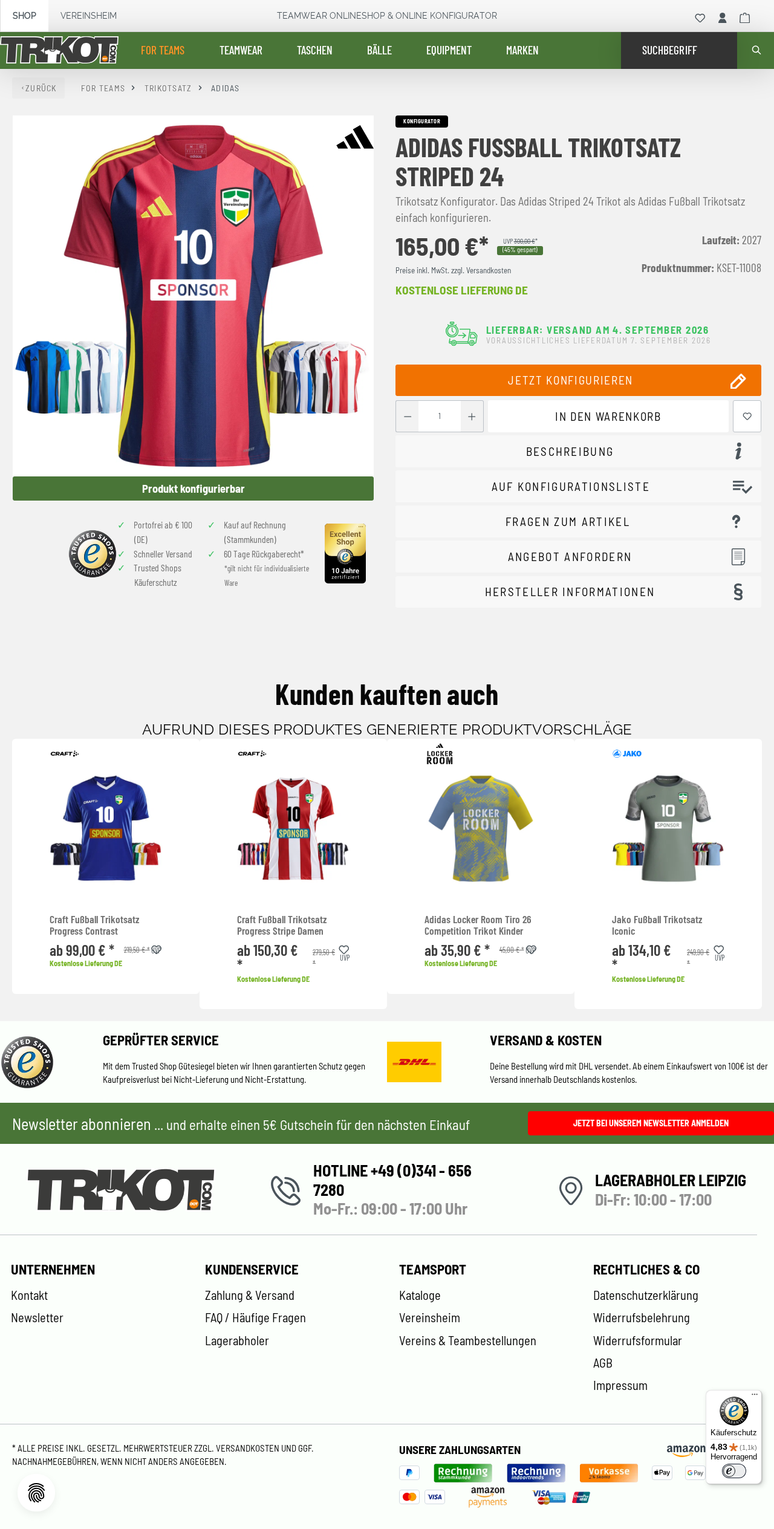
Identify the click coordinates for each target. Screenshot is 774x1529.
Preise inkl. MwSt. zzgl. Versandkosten (453, 270)
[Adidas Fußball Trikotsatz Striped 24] (193, 295)
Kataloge (420, 1295)
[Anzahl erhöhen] (472, 416)
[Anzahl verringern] (407, 416)
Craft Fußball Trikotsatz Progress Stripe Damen (282, 925)
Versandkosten (248, 1448)
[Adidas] (355, 136)
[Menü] (754, 1397)
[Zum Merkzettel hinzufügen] (747, 416)
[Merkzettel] (700, 18)
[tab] (578, 451)
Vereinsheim (88, 16)
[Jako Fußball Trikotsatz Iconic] (668, 829)
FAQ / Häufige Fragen (255, 1317)
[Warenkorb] (745, 18)
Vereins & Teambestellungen (467, 1340)
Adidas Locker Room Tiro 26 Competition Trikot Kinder (478, 925)
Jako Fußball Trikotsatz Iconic (657, 925)
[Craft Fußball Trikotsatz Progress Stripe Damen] (293, 829)
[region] (193, 308)
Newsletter (37, 1317)
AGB (603, 1362)
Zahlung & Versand (249, 1295)
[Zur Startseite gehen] (59, 51)
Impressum (620, 1385)
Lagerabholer (237, 1340)
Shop (24, 16)
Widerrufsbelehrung (641, 1317)
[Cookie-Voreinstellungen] (36, 1493)
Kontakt (29, 1295)
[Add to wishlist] (156, 948)
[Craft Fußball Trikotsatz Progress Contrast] (106, 829)
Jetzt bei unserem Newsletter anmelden (651, 1123)
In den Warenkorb (608, 416)
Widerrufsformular (637, 1340)
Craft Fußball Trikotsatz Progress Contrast (94, 925)
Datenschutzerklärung (645, 1295)
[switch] (734, 1471)
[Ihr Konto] (722, 18)
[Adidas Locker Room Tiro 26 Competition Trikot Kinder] (480, 829)
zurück (41, 88)
